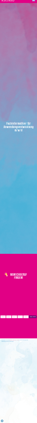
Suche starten (33, 316)
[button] (2, 421)
